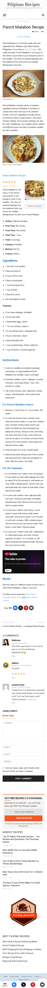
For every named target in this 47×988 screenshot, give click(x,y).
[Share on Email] (31, 608)
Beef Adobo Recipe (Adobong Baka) (20, 941)
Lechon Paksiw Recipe (12, 626)
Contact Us (37, 976)
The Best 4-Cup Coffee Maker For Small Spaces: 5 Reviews (21, 884)
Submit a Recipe (24, 979)
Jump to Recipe (23, 36)
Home (5, 976)
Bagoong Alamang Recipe (15, 961)
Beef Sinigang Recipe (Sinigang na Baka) (22, 949)
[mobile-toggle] (4, 15)
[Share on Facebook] (15, 608)
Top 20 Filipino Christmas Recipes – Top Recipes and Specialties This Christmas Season (21, 839)
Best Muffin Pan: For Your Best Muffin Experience (20, 851)
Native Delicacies (23, 21)
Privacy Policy (14, 976)
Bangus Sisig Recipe (12, 957)
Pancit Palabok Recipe (13, 945)
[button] (43, 15)
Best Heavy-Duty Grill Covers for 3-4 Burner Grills (23, 873)
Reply (13, 656)
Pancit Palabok (31, 49)
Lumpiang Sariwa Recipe (34, 626)
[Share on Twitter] (20, 608)
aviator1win (18, 685)
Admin (15, 663)
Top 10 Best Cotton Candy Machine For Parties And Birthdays (21, 862)
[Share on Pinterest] (26, 608)
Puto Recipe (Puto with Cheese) (18, 953)
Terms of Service (26, 976)
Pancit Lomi (16, 597)
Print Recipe (34, 206)
